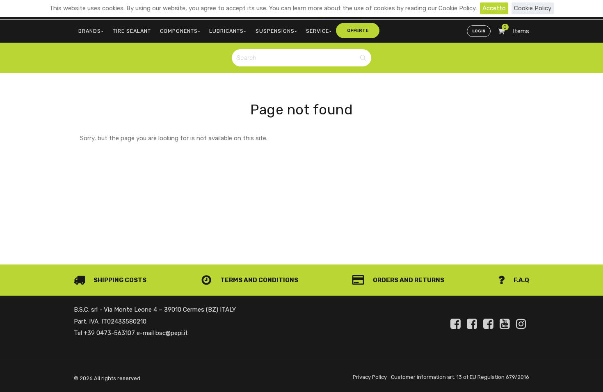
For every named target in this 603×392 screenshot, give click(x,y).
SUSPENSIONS (275, 31)
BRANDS (89, 31)
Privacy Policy (370, 377)
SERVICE (317, 31)
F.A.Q (520, 280)
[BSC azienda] (473, 323)
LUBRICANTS (226, 31)
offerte (357, 30)
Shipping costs (119, 280)
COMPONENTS (179, 31)
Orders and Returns (408, 280)
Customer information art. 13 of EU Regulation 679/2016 (460, 377)
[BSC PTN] (489, 323)
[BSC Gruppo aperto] (457, 323)
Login (478, 31)
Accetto (494, 8)
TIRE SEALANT (132, 31)
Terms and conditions (258, 280)
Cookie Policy (532, 8)
